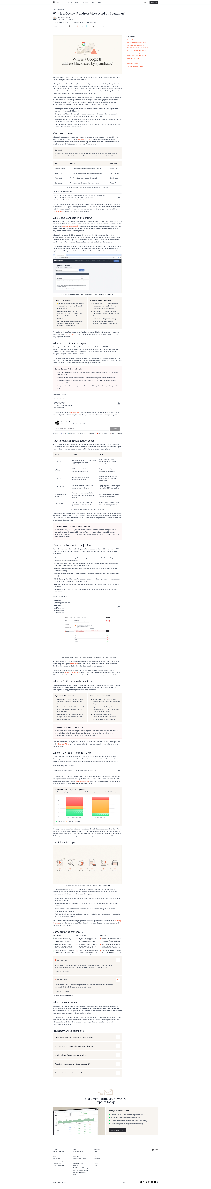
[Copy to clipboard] (118, 197)
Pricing (99, 2)
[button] (115, 429)
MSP (93, 2)
